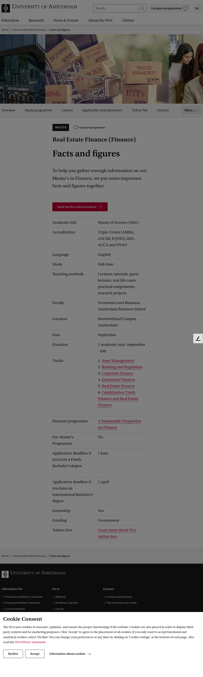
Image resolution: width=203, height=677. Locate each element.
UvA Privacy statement (30, 642)
